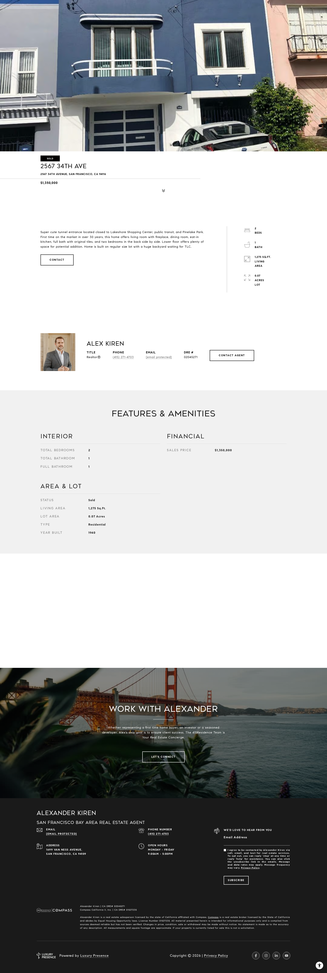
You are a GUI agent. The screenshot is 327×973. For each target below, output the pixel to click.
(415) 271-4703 (123, 357)
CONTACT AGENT (232, 355)
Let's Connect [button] (163, 756)
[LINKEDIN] (276, 955)
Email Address (235, 837)
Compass (213, 917)
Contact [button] (57, 259)
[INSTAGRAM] (266, 955)
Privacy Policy (250, 867)
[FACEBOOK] (256, 955)
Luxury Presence (94, 956)
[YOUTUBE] (286, 955)
